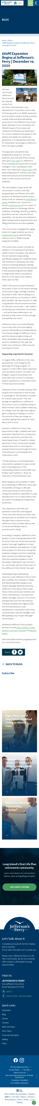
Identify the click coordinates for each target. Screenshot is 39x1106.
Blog (10, 40)
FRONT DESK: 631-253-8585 (18, 996)
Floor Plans (7, 1031)
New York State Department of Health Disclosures (19, 1076)
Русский (15, 1097)
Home (4, 40)
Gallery (5, 1039)
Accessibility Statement (19, 1083)
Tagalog (19, 1102)
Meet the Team (8, 1027)
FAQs (4, 1043)
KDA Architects (23, 627)
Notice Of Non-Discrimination (16, 1094)
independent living (10, 235)
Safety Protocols (20, 1073)
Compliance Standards (19, 1080)
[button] (30, 3)
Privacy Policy (14, 1070)
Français (31, 1097)
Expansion (6, 1010)
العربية (32, 1100)
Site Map (26, 1070)
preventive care (15, 205)
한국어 (20, 1100)
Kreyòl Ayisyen (10, 1100)
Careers (5, 1022)
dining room (27, 169)
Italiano (23, 1097)
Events (5, 1018)
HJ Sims (22, 630)
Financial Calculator (10, 1035)
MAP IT (9, 991)
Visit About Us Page (19, 887)
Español (31, 1094)
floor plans (15, 160)
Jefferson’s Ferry (22, 1067)
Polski (26, 1100)
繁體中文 (8, 1097)
